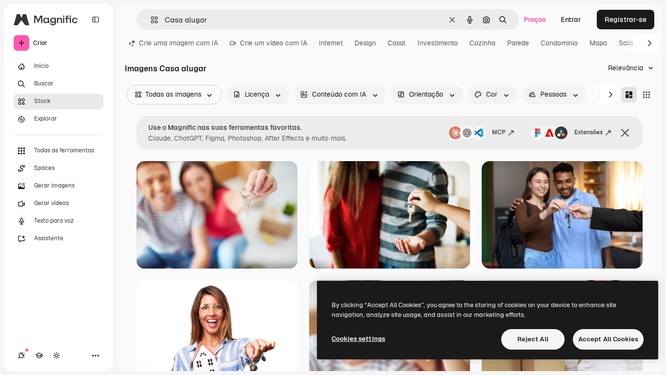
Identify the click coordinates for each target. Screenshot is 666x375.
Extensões (588, 132)
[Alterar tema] (56, 355)
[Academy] (39, 355)
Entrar (571, 19)
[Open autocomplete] (150, 19)
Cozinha (482, 43)
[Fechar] (625, 133)
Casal (397, 43)
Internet (331, 43)
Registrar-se (625, 19)
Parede (518, 43)
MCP (499, 132)
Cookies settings (358, 338)
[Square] (646, 95)
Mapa (598, 43)
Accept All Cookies (608, 339)
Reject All (532, 339)
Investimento (437, 43)
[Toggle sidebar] (95, 19)
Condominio (559, 43)
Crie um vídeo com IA (273, 43)
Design (365, 43)
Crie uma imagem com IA (178, 43)
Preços (535, 19)
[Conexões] (21, 355)
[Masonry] (629, 95)
